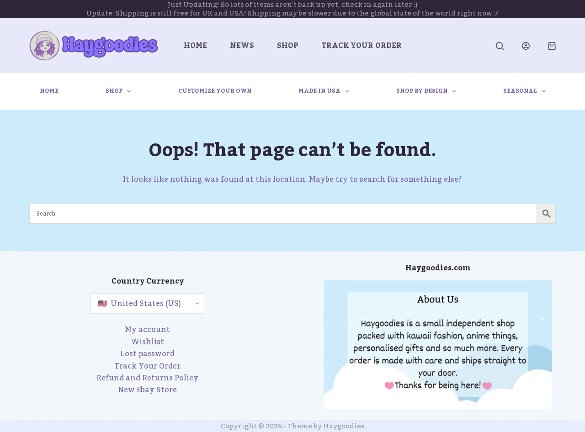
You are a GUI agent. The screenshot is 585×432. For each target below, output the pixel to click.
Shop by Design (421, 90)
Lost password (147, 354)
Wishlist (147, 342)
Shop (287, 45)
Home (195, 45)
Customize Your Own (214, 90)
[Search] (500, 46)
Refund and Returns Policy (147, 378)
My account (147, 329)
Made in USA (319, 90)
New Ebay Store (147, 390)
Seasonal (520, 90)
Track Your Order (361, 45)
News (242, 45)
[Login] (526, 46)
